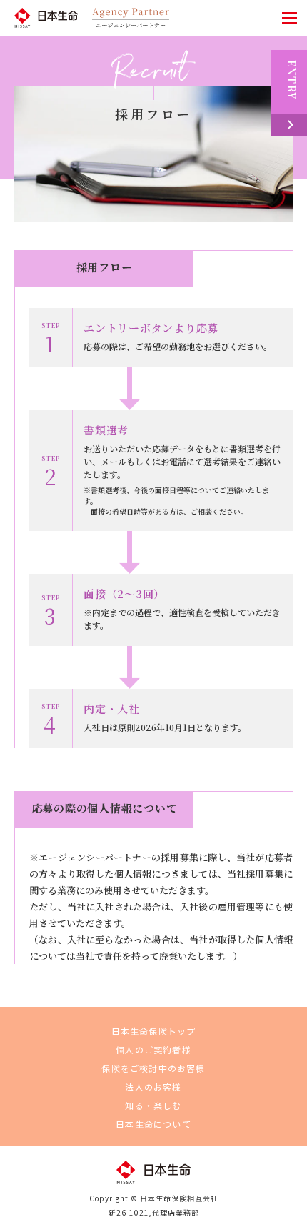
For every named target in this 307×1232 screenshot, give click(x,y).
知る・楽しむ (153, 1105)
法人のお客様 (153, 1087)
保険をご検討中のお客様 (153, 1068)
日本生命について (153, 1124)
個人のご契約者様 (153, 1049)
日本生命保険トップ (153, 1031)
